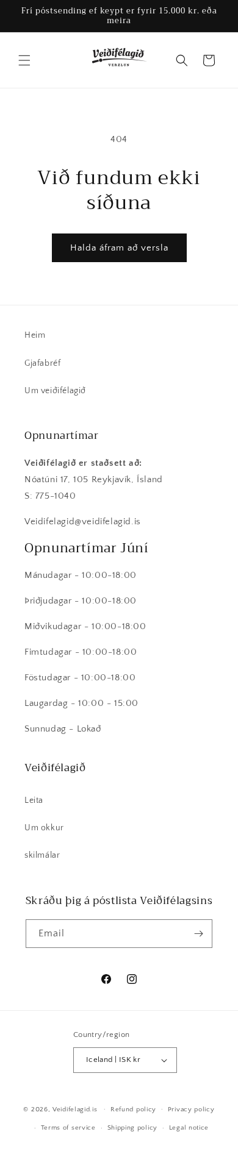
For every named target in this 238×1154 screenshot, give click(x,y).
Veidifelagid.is (75, 1109)
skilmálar (42, 855)
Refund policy (133, 1109)
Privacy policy (191, 1109)
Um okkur (44, 828)
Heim (34, 335)
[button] (24, 60)
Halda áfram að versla (119, 248)
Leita (33, 800)
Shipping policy (132, 1127)
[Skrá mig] (198, 933)
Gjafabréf (42, 363)
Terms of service (68, 1127)
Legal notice (189, 1127)
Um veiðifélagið (55, 391)
